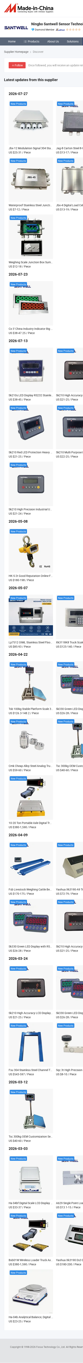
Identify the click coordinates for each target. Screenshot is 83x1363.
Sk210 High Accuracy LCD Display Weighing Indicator (42, 1013)
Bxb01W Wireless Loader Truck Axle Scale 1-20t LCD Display (46, 1260)
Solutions (73, 41)
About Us (53, 41)
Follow (19, 65)
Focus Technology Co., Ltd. (51, 1346)
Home (12, 41)
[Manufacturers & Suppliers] (29, 8)
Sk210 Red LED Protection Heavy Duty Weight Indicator (43, 452)
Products (33, 41)
